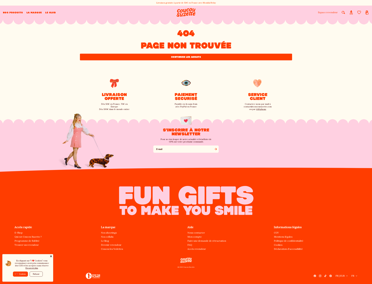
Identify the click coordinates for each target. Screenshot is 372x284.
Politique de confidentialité (288, 240)
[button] (13, 12)
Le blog (105, 240)
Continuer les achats (186, 57)
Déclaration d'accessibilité (288, 248)
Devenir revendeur (111, 244)
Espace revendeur (328, 12)
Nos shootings (109, 232)
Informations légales (288, 227)
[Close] (51, 256)
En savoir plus (31, 268)
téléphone (261, 109)
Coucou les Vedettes (112, 248)
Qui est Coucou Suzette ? (28, 236)
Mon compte (194, 236)
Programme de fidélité (27, 240)
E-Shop (19, 232)
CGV (276, 232)
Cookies (278, 244)
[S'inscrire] (215, 149)
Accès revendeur (196, 248)
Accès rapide (23, 227)
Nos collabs (107, 236)
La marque (108, 227)
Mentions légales (283, 236)
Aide (190, 227)
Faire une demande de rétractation (206, 240)
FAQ (189, 244)
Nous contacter (196, 232)
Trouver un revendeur (27, 244)
